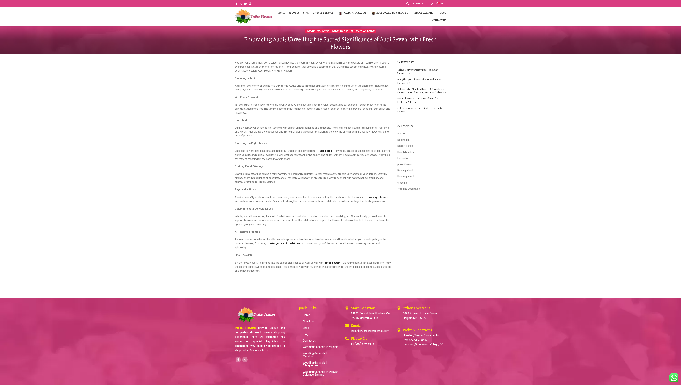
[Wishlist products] (431, 3)
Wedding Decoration (408, 188)
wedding (402, 182)
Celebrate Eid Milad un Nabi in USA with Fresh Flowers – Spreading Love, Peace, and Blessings (421, 91)
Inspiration (347, 31)
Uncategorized (405, 176)
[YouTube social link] (245, 3)
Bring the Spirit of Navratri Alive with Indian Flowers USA (419, 81)
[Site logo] (253, 16)
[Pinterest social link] (250, 3)
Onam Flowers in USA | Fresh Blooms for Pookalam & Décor (417, 100)
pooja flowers (405, 164)
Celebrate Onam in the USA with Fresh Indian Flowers (420, 110)
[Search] (407, 3)
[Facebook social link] (237, 3)
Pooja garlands (365, 31)
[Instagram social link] (241, 3)
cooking (401, 133)
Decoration (313, 31)
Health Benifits (405, 152)
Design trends (330, 31)
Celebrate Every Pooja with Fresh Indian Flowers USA (417, 72)
